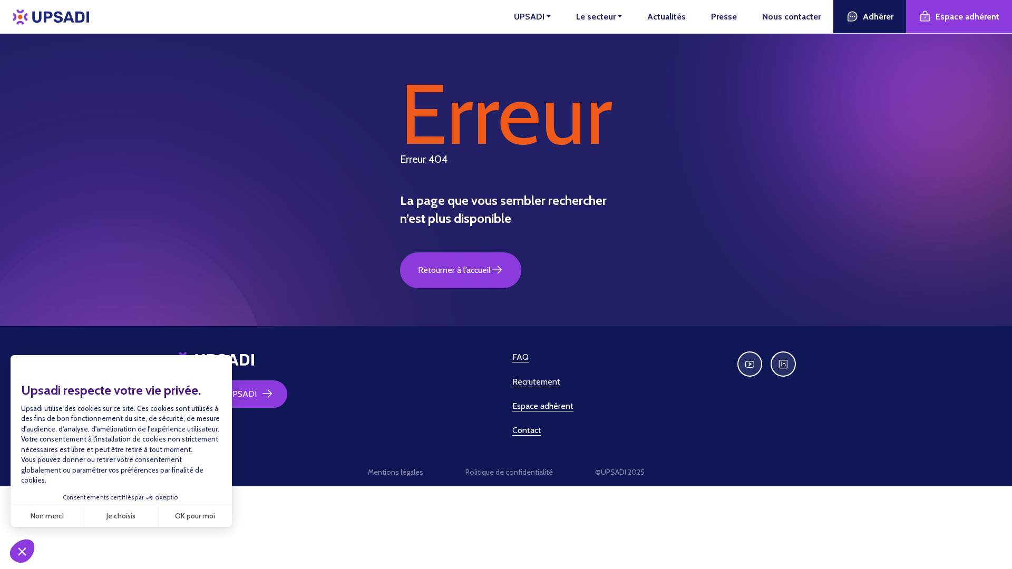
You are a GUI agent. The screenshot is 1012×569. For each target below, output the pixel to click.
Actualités (666, 17)
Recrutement (536, 382)
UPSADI (529, 17)
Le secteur (596, 17)
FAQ (520, 357)
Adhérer (878, 17)
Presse (724, 17)
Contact (526, 430)
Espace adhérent (967, 17)
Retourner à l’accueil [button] (454, 270)
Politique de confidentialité (509, 472)
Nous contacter (791, 17)
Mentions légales (395, 472)
